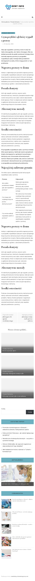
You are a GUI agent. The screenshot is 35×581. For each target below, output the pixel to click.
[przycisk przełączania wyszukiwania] (32, 17)
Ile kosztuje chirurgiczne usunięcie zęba (13, 373)
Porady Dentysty (8, 33)
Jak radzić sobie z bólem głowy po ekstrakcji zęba (15, 484)
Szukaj (3, 409)
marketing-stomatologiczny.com (19, 576)
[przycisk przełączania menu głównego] (2, 17)
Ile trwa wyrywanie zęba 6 (9, 350)
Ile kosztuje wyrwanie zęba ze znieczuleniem (14, 396)
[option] (17, 475)
